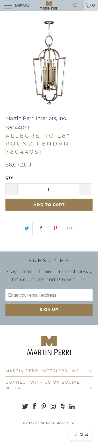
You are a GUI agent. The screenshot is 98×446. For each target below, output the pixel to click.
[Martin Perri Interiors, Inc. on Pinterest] (44, 407)
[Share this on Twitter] (27, 228)
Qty (9, 177)
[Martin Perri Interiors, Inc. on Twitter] (25, 407)
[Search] (78, 5)
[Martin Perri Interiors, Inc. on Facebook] (34, 407)
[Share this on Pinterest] (55, 228)
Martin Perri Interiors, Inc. (36, 118)
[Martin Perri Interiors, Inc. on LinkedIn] (72, 407)
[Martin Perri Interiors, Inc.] (49, 5)
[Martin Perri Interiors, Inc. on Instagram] (54, 407)
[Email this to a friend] (69, 228)
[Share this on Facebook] (41, 228)
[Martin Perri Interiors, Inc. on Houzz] (63, 407)
